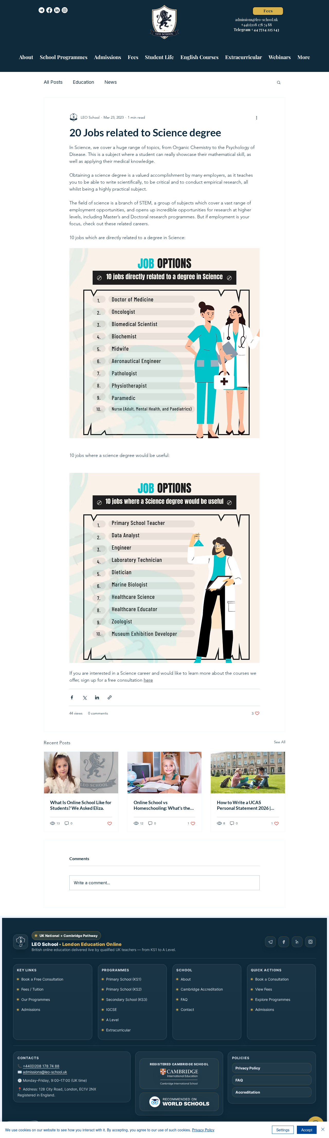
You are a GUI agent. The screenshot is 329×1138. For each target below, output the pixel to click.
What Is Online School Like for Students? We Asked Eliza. (80, 805)
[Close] (323, 1130)
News (110, 82)
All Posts (53, 82)
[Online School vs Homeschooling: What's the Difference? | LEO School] (164, 772)
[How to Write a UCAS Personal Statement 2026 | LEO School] (248, 772)
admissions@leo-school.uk (256, 19)
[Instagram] (65, 10)
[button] (63, 55)
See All (279, 742)
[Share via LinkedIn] (97, 697)
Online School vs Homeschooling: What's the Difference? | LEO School (162, 805)
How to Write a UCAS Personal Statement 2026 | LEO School (244, 805)
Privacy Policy (203, 1129)
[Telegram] (41, 10)
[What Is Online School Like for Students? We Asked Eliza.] (81, 772)
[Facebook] (49, 10)
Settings (282, 1129)
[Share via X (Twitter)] (84, 697)
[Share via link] (109, 697)
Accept (306, 1129)
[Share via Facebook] (71, 697)
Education (83, 82)
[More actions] (256, 117)
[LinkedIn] (57, 10)
